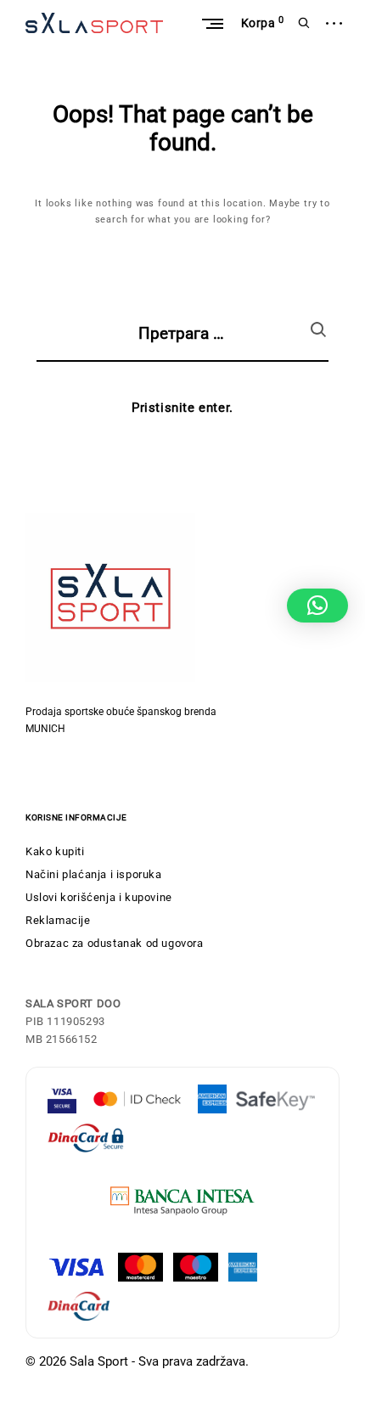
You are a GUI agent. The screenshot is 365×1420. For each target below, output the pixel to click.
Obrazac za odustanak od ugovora (114, 943)
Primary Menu (212, 23)
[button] (317, 606)
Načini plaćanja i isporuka (93, 874)
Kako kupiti (55, 851)
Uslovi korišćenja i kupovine (98, 897)
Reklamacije (58, 920)
